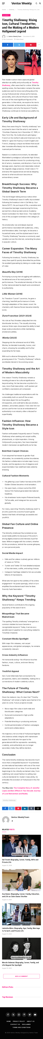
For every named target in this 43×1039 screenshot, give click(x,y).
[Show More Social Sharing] (39, 45)
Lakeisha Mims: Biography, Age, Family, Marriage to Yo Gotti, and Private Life (21, 929)
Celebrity (6, 15)
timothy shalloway (9, 800)
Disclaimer (26, 1024)
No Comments (8, 39)
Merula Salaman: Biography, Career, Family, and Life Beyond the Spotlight (20, 963)
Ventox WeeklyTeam (14, 36)
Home (9, 1021)
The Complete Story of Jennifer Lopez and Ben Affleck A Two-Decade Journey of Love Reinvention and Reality (21, 791)
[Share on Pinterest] (30, 45)
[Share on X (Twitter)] (19, 45)
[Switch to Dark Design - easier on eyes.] (36, 3)
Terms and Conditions (21, 1027)
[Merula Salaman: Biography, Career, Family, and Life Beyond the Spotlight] (21, 949)
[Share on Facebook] (7, 45)
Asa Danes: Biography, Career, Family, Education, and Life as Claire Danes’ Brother (20, 895)
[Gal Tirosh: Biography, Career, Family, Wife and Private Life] (21, 846)
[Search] (40, 3)
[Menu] (3, 3)
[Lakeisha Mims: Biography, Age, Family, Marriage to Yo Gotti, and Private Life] (21, 914)
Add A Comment (21, 976)
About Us (30, 1021)
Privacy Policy (19, 1021)
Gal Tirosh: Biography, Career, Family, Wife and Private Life (20, 861)
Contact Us (15, 1024)
